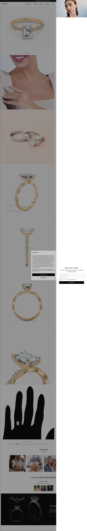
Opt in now (71, 282)
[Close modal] (43, 265)
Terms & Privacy (72, 279)
